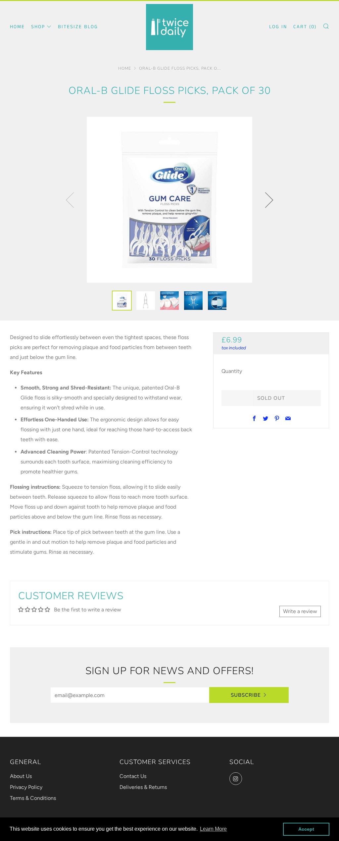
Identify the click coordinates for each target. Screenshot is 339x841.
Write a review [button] (300, 611)
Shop (38, 26)
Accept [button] (306, 829)
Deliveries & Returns (143, 787)
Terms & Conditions (33, 798)
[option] (169, 200)
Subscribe (246, 695)
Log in (278, 26)
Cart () (304, 26)
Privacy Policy (26, 787)
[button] (122, 301)
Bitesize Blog (78, 26)
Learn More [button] (213, 829)
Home (17, 26)
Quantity (231, 371)
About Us (21, 776)
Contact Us (133, 776)
